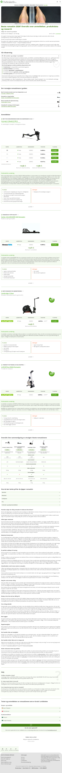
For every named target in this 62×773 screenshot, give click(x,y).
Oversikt (2, 750)
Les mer (46, 5)
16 (43, 466)
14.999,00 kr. (19, 450)
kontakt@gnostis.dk (52, 730)
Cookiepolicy (24, 760)
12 (7, 466)
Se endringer (58, 33)
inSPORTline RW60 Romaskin (8, 106)
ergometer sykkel (11, 645)
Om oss (23, 757)
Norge (35, 766)
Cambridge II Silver (6, 102)
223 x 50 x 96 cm (43, 478)
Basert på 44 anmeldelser (31, 326)
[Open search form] (60, 2)
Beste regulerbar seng (6, 762)
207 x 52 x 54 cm (19, 478)
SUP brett (39, 660)
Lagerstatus (19, 146)
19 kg (32, 482)
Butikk (7, 146)
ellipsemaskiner (41, 654)
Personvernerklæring (26, 762)
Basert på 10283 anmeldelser (39, 167)
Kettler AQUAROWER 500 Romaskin (10, 98)
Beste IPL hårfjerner (5, 759)
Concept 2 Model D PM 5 (7, 93)
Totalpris (43, 146)
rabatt (51, 374)
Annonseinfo (31, 146)
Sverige (39, 766)
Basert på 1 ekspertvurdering (23, 167)
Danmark (31, 766)
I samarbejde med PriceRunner (6, 164)
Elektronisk (43, 461)
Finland (44, 766)
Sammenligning (16, 750)
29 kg (7, 482)
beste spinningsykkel (28, 645)
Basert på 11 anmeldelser (31, 249)
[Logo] (8, 2)
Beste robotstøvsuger (6, 764)
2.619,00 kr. (31, 450)
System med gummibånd (31, 461)
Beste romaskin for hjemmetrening (12, 291)
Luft (7, 461)
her (18, 33)
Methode (6, 750)
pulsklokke (24, 662)
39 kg (19, 482)
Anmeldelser (11, 750)
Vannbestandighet (19, 461)
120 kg (31, 470)
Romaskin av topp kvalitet (10, 214)
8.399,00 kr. (43, 450)
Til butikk (55, 146)
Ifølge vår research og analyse (9, 31)
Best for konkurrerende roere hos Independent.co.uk (17, 119)
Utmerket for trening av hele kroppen (13, 365)
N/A (43, 457)
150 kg (19, 470)
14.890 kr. (7, 450)
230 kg (7, 470)
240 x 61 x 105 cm (7, 478)
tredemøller (24, 657)
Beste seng (3, 760)
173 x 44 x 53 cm (31, 478)
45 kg (44, 482)
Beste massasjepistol (6, 757)
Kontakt (23, 759)
